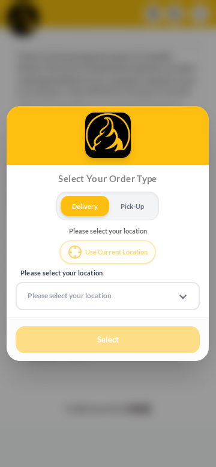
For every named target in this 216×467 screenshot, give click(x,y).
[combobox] (28, 296)
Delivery (85, 206)
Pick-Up (132, 206)
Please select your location (61, 273)
